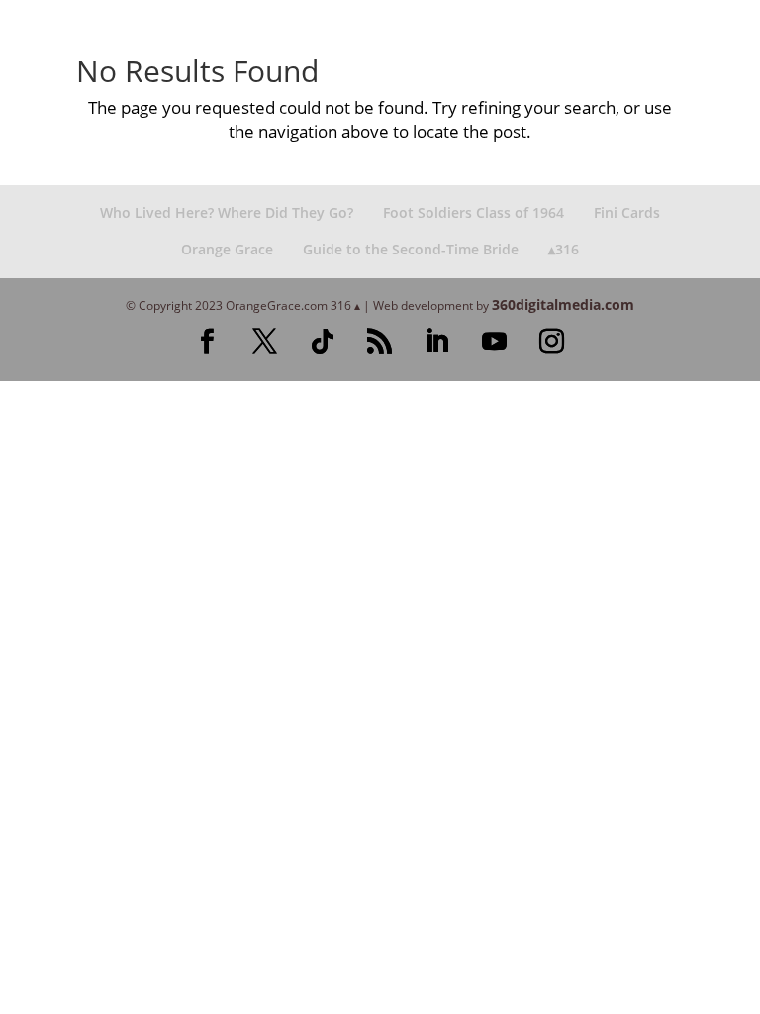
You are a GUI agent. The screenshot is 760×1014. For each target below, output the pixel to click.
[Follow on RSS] (380, 341)
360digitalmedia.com (563, 304)
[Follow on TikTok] (322, 341)
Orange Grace (227, 249)
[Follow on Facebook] (208, 341)
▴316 (563, 249)
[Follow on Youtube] (495, 341)
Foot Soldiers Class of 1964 (473, 212)
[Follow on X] (265, 341)
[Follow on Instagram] (552, 341)
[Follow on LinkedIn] (437, 341)
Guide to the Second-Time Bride (411, 249)
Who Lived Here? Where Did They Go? (226, 212)
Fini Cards (627, 212)
